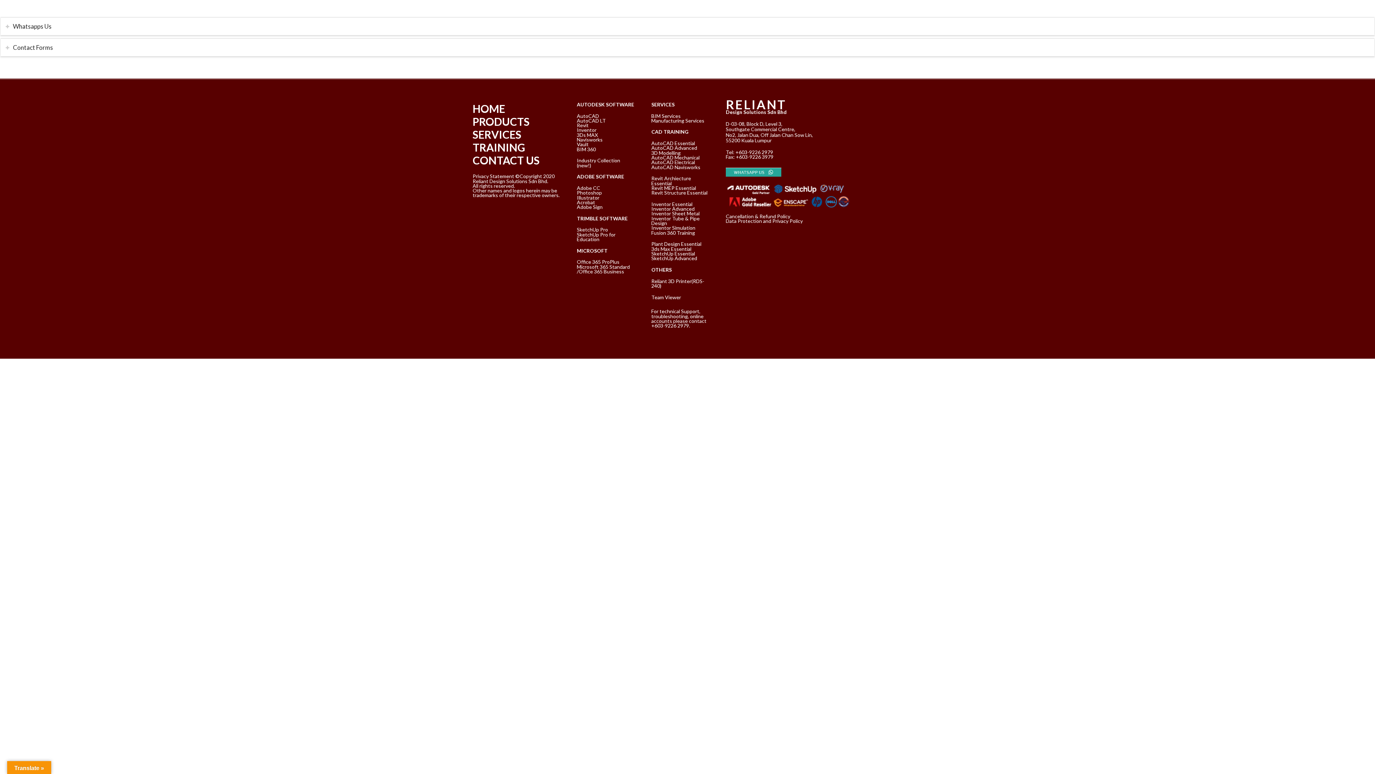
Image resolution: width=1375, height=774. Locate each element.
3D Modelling (666, 153)
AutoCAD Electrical (673, 162)
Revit (583, 125)
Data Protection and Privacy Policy (764, 221)
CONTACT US (506, 160)
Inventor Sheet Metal (675, 213)
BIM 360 (586, 149)
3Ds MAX (587, 135)
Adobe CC (588, 188)
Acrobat (586, 202)
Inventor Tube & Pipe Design (675, 220)
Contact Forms (33, 47)
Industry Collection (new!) (598, 162)
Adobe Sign (590, 207)
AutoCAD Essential (673, 143)
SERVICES (497, 134)
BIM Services (666, 116)
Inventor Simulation (673, 228)
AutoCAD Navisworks (675, 167)
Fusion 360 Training (673, 233)
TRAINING (499, 147)
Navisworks (590, 140)
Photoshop (589, 193)
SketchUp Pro (592, 229)
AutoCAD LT (591, 121)
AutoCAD (588, 116)
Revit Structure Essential (679, 193)
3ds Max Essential (671, 249)
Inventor (587, 130)
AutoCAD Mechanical (675, 157)
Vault (583, 144)
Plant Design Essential (676, 244)
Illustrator (588, 198)
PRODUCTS (501, 121)
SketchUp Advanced (674, 258)
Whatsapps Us (32, 26)
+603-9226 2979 (754, 152)
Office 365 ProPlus (598, 262)
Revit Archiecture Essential (671, 180)
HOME (489, 108)
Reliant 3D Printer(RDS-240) (677, 283)
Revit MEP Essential (673, 188)
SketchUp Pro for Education (596, 236)
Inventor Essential (672, 204)
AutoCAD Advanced (674, 148)
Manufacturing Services (677, 121)
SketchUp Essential (673, 253)
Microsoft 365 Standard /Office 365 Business (603, 269)
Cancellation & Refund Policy (758, 216)
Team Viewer (666, 297)
